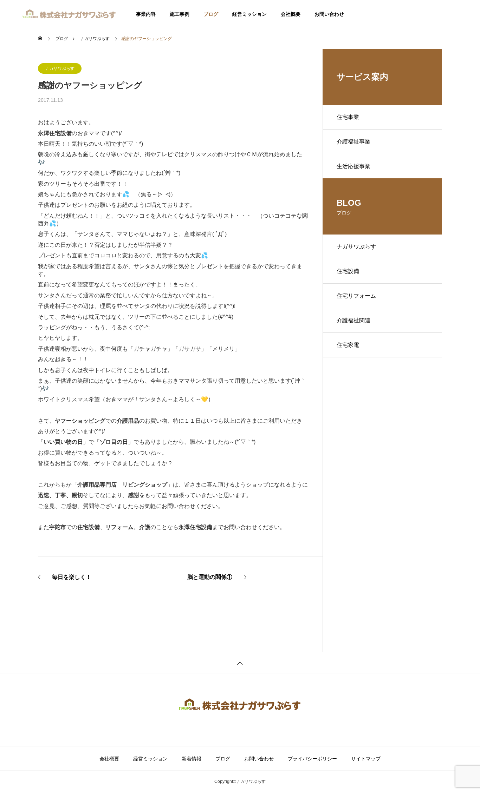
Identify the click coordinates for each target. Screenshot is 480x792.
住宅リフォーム (356, 296)
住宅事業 (348, 117)
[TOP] (240, 662)
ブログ (210, 14)
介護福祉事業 (353, 142)
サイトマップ (366, 758)
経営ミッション (249, 14)
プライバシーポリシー (312, 758)
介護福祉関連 (353, 320)
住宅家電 (348, 345)
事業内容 (146, 14)
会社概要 (290, 14)
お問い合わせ (329, 14)
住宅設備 (348, 271)
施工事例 (179, 14)
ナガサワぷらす (59, 68)
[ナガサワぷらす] (69, 14)
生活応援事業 (353, 166)
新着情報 (191, 758)
